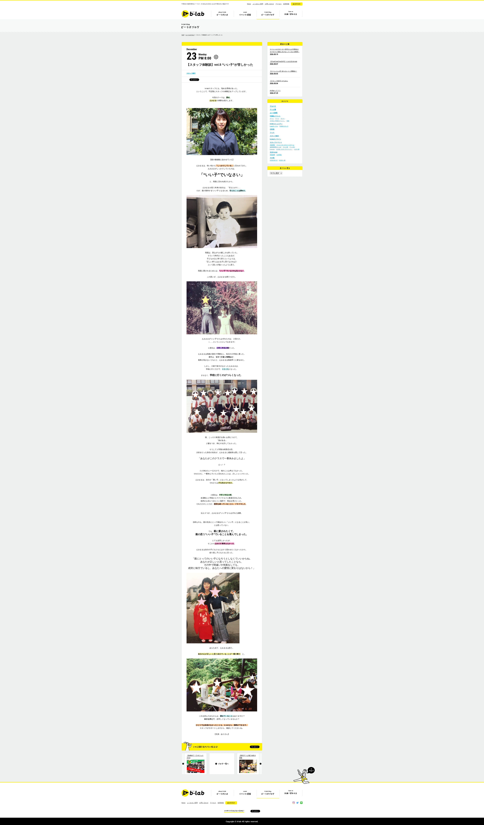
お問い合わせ (269, 4)
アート (277, 118)
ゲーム (272, 118)
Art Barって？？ (275, 91)
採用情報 (286, 4)
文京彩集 (279, 154)
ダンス (282, 118)
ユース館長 (273, 113)
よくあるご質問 (258, 4)
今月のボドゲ (273, 160)
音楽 (288, 121)
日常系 (272, 129)
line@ (301, 803)
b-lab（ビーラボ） (193, 13)
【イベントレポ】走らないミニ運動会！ (283, 71)
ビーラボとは (222, 14)
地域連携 (272, 154)
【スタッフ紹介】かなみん (279, 81)
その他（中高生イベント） (277, 121)
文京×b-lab (273, 152)
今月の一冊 (282, 160)
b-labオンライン (275, 139)
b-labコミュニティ (276, 124)
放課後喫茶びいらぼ (275, 147)
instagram (293, 803)
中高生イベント (275, 116)
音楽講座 (272, 145)
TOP (183, 35)
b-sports (272, 149)
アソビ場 (273, 109)
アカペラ (273, 106)
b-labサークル (274, 126)
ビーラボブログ (268, 14)
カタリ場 (296, 149)
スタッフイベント (276, 142)
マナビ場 (285, 147)
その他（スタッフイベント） (284, 149)
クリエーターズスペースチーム (285, 145)
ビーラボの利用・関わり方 (290, 14)
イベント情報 (245, 14)
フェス (272, 132)
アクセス (279, 4)
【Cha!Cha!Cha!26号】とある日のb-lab (283, 61)
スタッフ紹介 (191, 73)
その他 (272, 158)
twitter (297, 803)
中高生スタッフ (283, 126)
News (249, 4)
